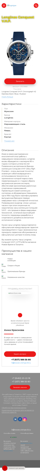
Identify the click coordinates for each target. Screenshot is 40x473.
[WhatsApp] (18, 426)
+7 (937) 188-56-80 (21, 359)
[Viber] (21, 426)
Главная (5, 13)
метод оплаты (8, 451)
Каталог (14, 13)
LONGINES (23, 13)
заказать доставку (26, 443)
